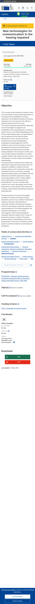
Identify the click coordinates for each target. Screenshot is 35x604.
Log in (19, 8)
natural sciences (6, 236)
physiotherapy (9, 244)
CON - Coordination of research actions (13, 308)
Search (27, 8)
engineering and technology (10, 247)
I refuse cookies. (17, 601)
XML (19, 357)
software (13, 238)
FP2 (5, 19)
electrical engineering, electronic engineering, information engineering (16, 249)
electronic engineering (19, 251)
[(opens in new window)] (7, 7)
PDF (19, 362)
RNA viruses (24, 259)
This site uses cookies (8, 590)
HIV (32, 259)
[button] (23, 8)
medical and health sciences (10, 241)
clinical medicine (28, 241)
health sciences (28, 256)
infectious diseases (10, 259)
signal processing (7, 253)
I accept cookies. (17, 596)
